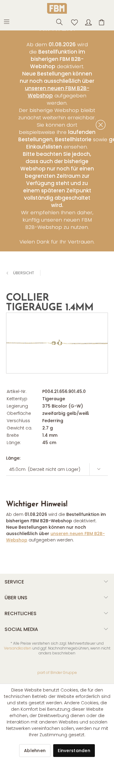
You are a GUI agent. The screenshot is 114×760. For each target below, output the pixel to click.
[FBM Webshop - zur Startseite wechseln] (57, 8)
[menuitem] (9, 21)
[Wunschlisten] (73, 22)
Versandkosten (17, 648)
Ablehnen (35, 751)
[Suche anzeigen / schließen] (58, 22)
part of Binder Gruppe (57, 672)
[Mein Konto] (87, 22)
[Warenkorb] (102, 22)
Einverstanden (74, 751)
